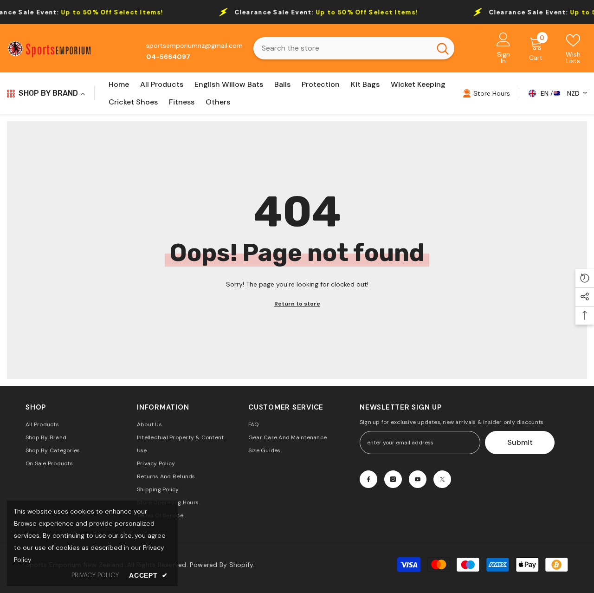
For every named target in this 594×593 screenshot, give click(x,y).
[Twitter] (442, 479)
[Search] (354, 48)
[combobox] (342, 48)
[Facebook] (368, 479)
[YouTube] (417, 479)
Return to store (297, 303)
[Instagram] (393, 479)
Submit (520, 442)
